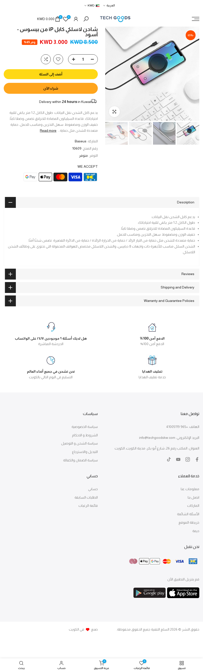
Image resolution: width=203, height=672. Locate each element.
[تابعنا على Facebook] (197, 459)
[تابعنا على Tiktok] (169, 459)
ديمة (195, 531)
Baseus (80, 141)
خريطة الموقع (188, 522)
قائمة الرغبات (88, 506)
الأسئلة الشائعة (188, 514)
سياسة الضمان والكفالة (80, 460)
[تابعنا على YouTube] (178, 459)
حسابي (93, 489)
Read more (48, 130)
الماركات (193, 506)
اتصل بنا (193, 497)
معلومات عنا (190, 489)
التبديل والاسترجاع (85, 452)
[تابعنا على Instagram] (187, 459)
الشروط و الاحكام (85, 435)
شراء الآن (50, 88)
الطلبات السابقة (86, 497)
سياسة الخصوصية (85, 427)
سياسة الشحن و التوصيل (79, 443)
